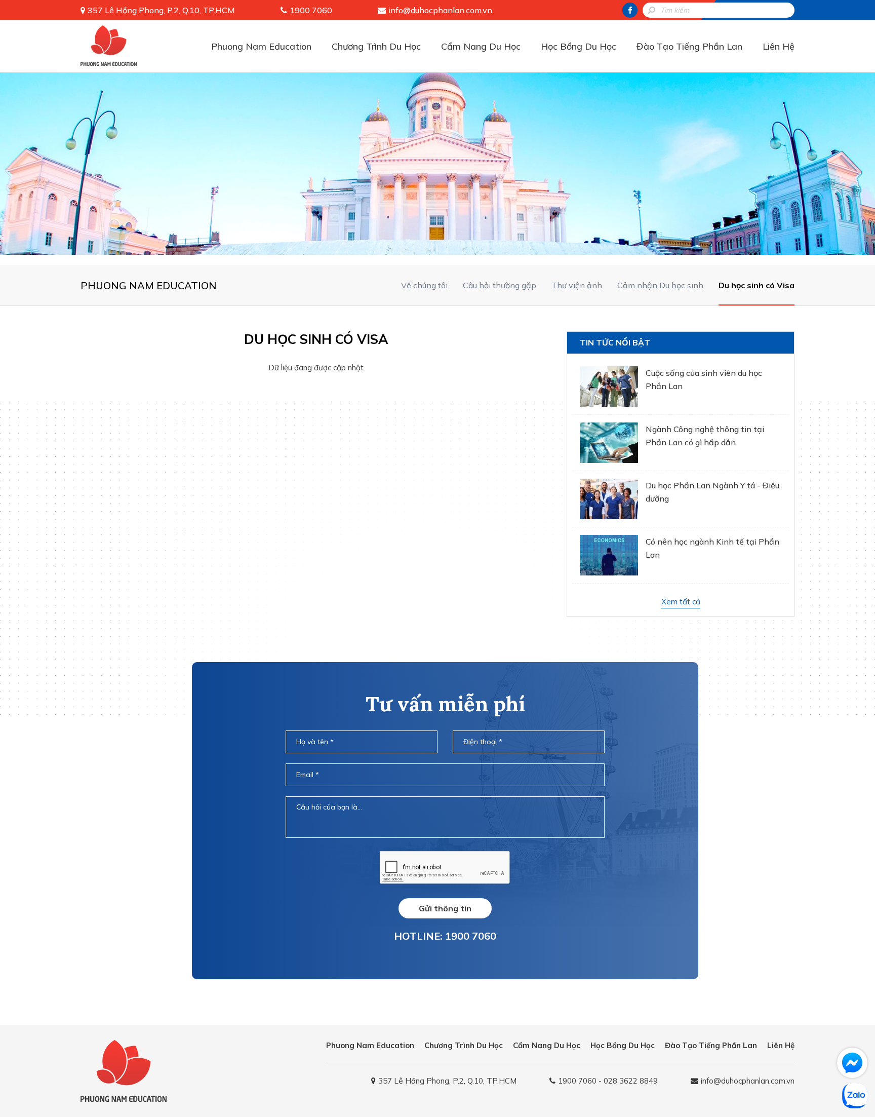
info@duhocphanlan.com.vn (440, 10)
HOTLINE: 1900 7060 (445, 936)
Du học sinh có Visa (756, 285)
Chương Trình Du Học (376, 46)
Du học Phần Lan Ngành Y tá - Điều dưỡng (712, 492)
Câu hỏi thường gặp (499, 285)
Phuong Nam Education (261, 46)
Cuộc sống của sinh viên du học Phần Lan (704, 379)
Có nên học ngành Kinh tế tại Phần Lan (712, 548)
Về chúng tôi (424, 285)
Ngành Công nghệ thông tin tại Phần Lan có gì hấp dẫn (705, 435)
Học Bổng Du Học (578, 46)
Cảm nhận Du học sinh (660, 285)
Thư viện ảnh (576, 285)
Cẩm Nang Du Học (481, 46)
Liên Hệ (778, 46)
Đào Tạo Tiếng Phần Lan (689, 46)
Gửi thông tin (445, 908)
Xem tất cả (680, 601)
